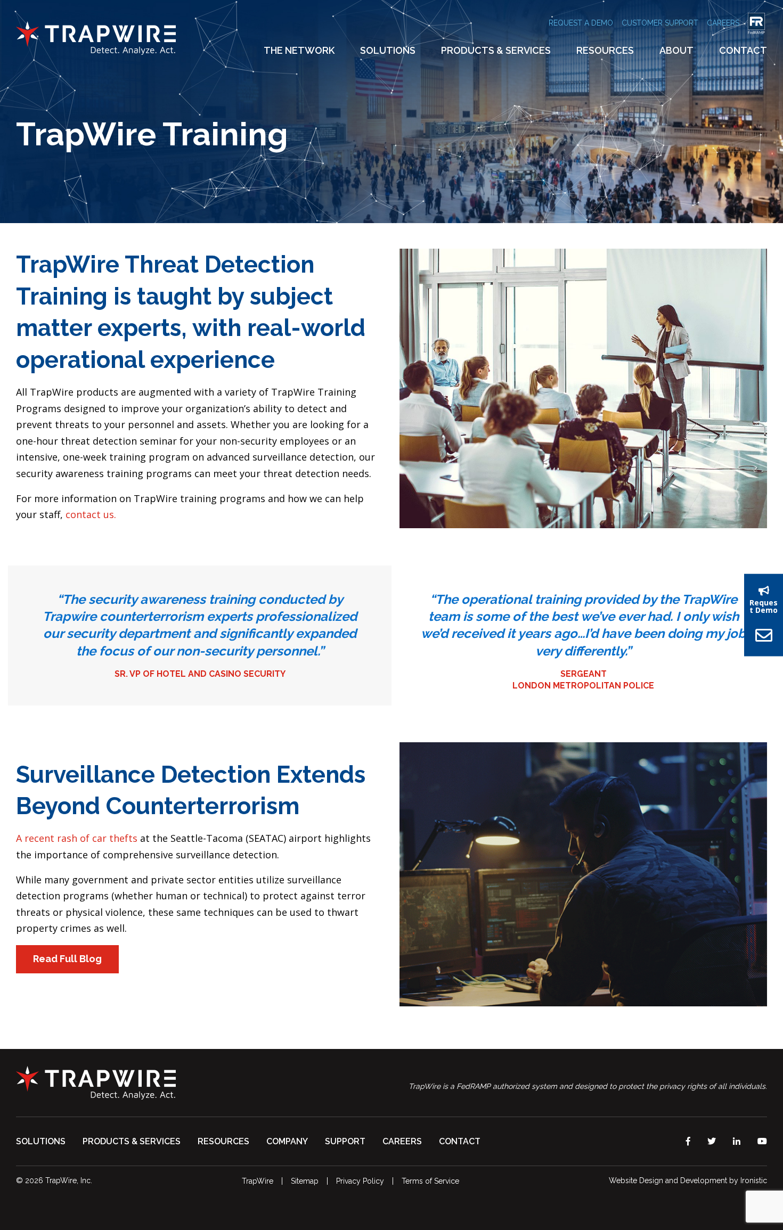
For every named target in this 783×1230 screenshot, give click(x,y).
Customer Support (660, 23)
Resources (605, 50)
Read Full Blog (67, 958)
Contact (743, 50)
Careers (723, 23)
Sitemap (305, 1181)
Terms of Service (430, 1181)
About (676, 50)
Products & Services (496, 50)
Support (345, 1141)
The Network (299, 50)
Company (287, 1141)
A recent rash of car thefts (76, 838)
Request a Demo (581, 23)
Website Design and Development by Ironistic (688, 1180)
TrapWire (257, 1181)
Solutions (387, 50)
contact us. (91, 514)
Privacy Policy (360, 1181)
